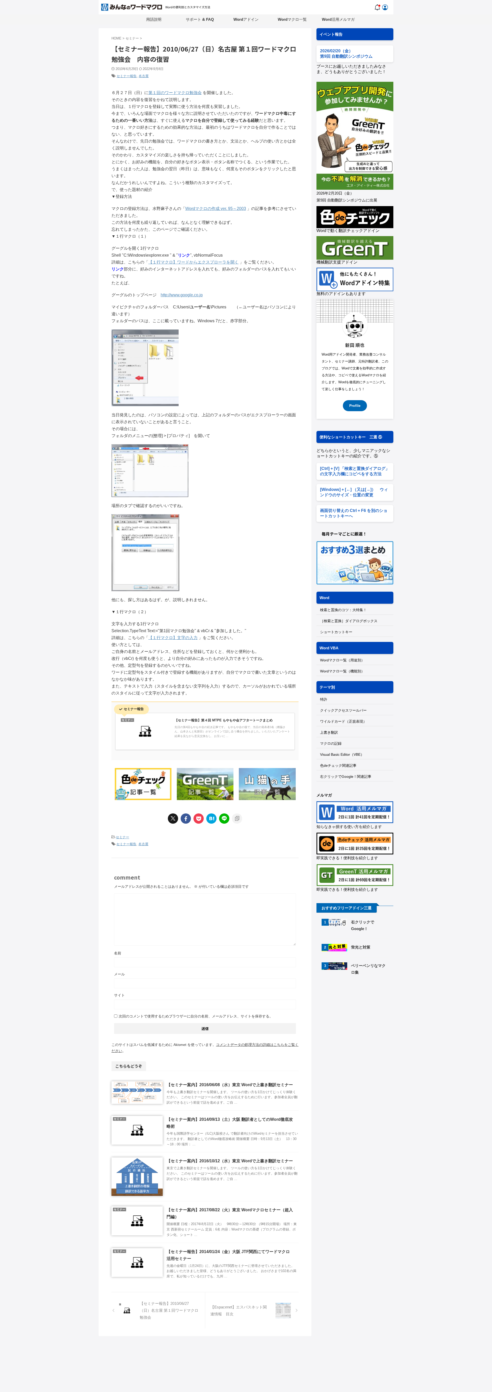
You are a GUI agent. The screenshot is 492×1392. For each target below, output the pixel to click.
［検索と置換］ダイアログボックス (348, 621)
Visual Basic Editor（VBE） (342, 754)
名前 (117, 953)
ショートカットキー (336, 632)
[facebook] (186, 818)
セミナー (122, 837)
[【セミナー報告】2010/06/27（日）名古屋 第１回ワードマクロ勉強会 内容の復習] (211, 818)
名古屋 (144, 76)
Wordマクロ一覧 (292, 19)
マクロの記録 (331, 743)
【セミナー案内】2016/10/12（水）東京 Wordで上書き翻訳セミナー (230, 1161)
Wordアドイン (246, 19)
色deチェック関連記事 (338, 765)
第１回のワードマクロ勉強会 (175, 92)
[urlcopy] (237, 818)
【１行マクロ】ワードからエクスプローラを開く (193, 262)
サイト (119, 995)
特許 (323, 699)
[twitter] (173, 818)
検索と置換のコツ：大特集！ (343, 610)
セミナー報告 (127, 76)
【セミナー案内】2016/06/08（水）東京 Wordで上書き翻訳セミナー (230, 1085)
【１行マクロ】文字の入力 (173, 638)
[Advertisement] (359, 1023)
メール (119, 974)
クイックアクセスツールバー (343, 710)
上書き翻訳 (329, 732)
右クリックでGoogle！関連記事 (345, 776)
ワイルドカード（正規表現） (343, 721)
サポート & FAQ (200, 19)
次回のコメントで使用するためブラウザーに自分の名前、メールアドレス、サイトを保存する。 (196, 1016)
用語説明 (153, 19)
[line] (224, 818)
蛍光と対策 (360, 947)
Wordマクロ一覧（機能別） (342, 671)
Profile (355, 406)
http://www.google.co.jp (182, 295)
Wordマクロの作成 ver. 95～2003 (215, 208)
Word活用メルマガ (338, 19)
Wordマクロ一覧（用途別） (342, 660)
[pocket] (198, 818)
